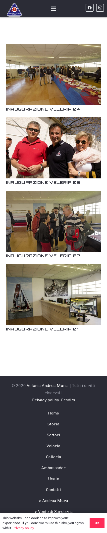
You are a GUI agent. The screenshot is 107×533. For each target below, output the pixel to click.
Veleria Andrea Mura (47, 385)
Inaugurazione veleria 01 (42, 329)
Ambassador (53, 467)
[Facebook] (90, 8)
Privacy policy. (46, 400)
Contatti (53, 489)
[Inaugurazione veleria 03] (53, 121)
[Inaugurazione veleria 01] (53, 267)
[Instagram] (100, 8)
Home (53, 413)
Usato (53, 478)
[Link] (14, 9)
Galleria (53, 456)
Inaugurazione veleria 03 (43, 182)
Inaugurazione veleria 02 (43, 255)
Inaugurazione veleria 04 (43, 109)
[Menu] (53, 8)
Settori (53, 435)
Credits (68, 400)
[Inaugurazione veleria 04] (53, 47)
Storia (53, 424)
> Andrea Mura (53, 500)
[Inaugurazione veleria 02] (53, 194)
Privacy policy (23, 528)
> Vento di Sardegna (54, 511)
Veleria (53, 446)
